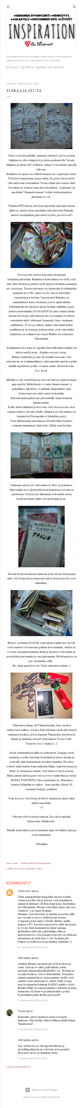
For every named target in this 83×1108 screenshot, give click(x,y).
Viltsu (39, 868)
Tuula (21, 1011)
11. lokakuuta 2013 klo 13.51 (32, 1058)
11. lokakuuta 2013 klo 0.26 (32, 1000)
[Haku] (74, 6)
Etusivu (12, 67)
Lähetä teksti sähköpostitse (35, 863)
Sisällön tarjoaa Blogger (44, 1089)
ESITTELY (27, 67)
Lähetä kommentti (18, 1066)
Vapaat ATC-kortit (50, 67)
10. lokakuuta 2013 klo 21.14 (33, 947)
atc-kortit (19, 868)
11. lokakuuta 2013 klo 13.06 (33, 1029)
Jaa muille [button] (12, 863)
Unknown (24, 891)
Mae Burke (54, 1097)
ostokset (30, 868)
